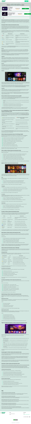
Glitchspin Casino (17, 8)
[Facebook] (26, 417)
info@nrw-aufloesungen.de (26, 414)
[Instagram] (29, 417)
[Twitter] (28, 417)
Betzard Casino (20, 13)
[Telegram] (24, 417)
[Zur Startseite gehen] (3, 1)
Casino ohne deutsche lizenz (12, 414)
